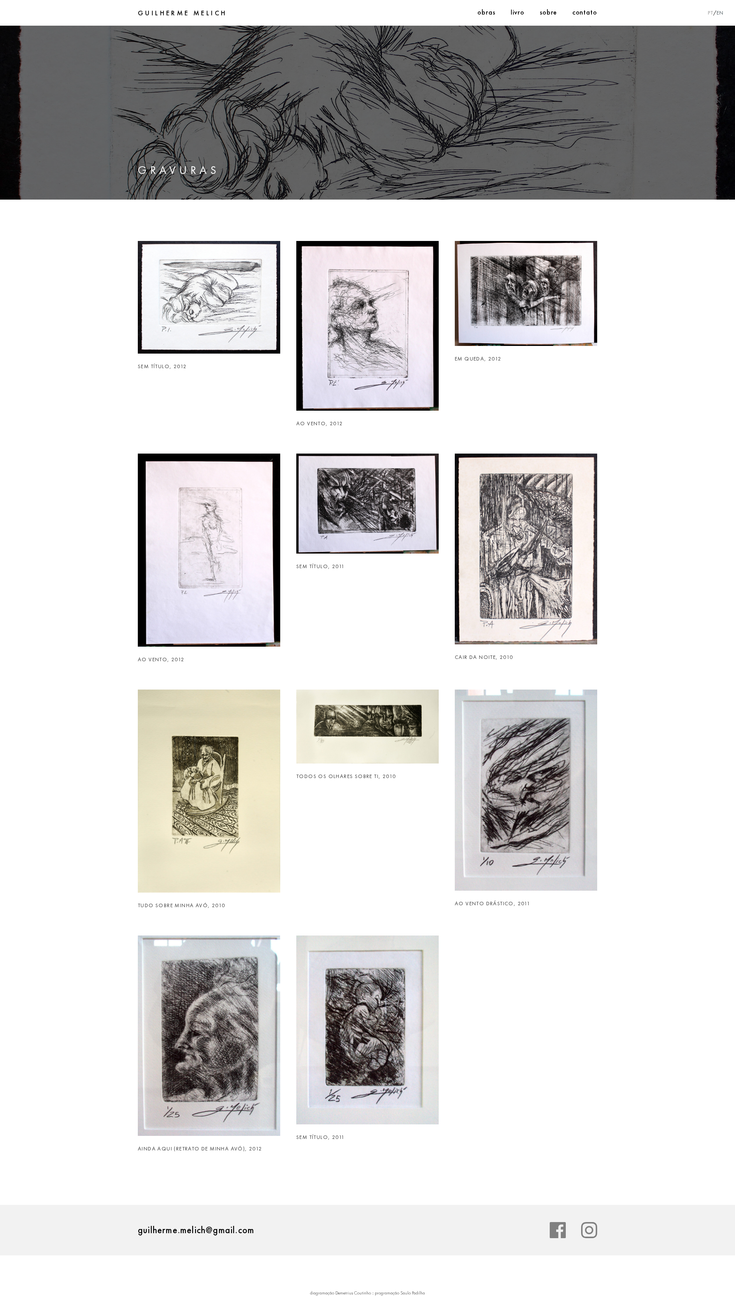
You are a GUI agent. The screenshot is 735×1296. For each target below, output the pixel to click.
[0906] (367, 508)
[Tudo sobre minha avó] (209, 795)
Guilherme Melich (182, 13)
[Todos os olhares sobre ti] (367, 731)
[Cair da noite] (526, 554)
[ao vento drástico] (526, 795)
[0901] (209, 302)
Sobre (548, 12)
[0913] (367, 1035)
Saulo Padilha (412, 1293)
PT (710, 12)
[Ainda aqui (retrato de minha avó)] (209, 1040)
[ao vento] (367, 330)
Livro (518, 12)
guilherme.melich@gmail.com (196, 1230)
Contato (584, 12)
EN (720, 12)
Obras (486, 12)
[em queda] (526, 298)
